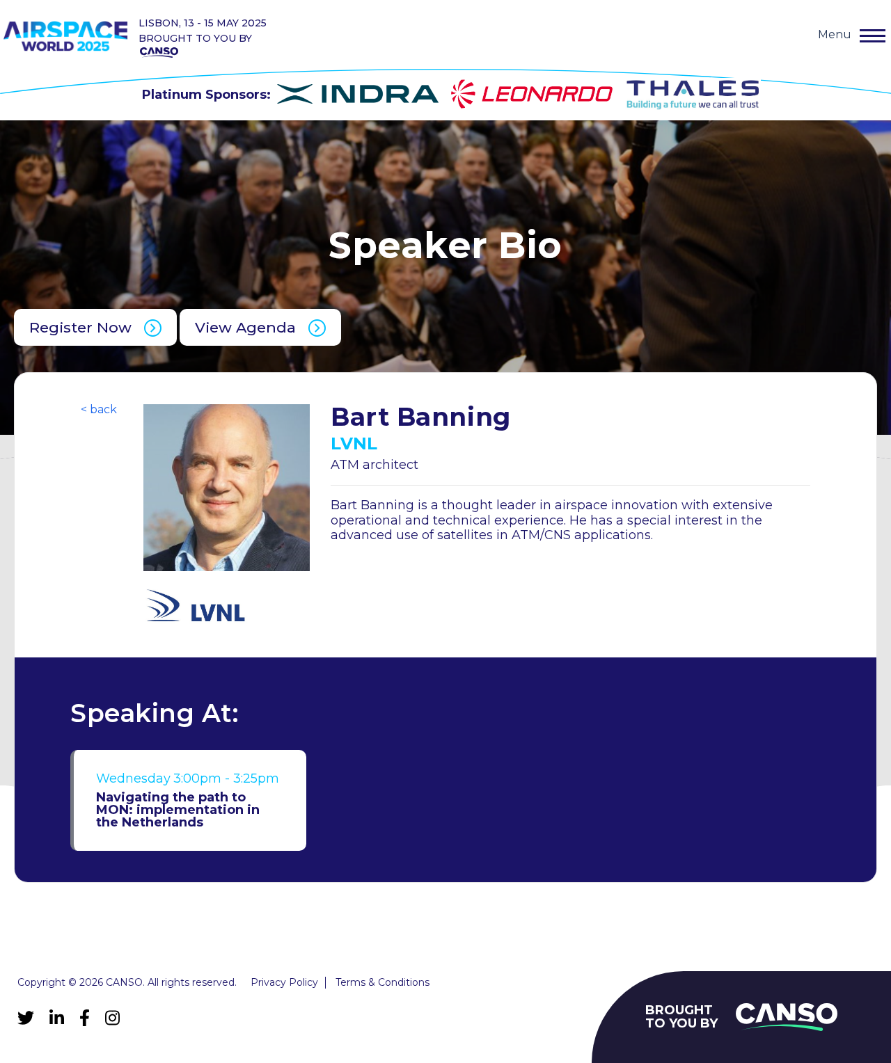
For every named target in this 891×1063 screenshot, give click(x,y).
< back (99, 409)
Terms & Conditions (382, 983)
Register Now (80, 327)
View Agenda (245, 327)
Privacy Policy (284, 983)
